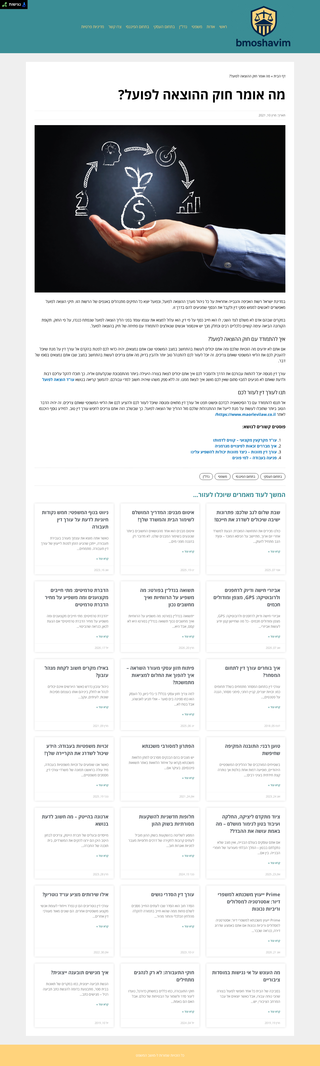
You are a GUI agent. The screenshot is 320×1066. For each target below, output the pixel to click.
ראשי (223, 26)
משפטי (197, 26)
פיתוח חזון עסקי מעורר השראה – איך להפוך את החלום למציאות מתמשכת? (160, 675)
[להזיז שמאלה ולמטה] (3, 6)
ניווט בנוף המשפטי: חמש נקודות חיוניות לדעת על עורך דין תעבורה (75, 519)
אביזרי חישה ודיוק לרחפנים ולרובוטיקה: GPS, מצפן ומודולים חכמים (246, 597)
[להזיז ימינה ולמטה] (6, 6)
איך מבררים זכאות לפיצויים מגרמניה (246, 446)
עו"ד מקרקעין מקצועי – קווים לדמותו (245, 440)
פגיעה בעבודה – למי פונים (254, 457)
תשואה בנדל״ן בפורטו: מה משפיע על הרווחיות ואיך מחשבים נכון (167, 597)
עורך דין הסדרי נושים (172, 894)
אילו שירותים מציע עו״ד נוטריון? (75, 894)
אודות (211, 26)
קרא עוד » (274, 551)
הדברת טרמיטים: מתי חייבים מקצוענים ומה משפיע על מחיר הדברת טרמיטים (76, 597)
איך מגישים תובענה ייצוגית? (79, 972)
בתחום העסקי (164, 26)
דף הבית (279, 76)
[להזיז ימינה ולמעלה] (6, 3)
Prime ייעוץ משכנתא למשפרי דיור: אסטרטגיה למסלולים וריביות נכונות (249, 901)
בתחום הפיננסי (137, 26)
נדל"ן (183, 26)
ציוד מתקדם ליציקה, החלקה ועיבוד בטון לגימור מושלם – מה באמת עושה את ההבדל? (248, 823)
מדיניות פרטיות (92, 26)
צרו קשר (114, 26)
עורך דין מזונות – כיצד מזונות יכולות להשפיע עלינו (234, 451)
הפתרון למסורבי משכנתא (168, 746)
